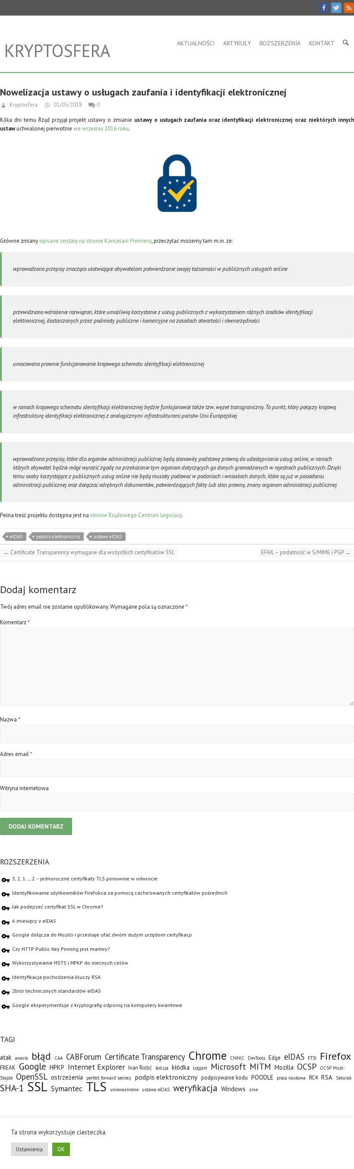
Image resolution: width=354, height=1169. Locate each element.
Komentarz (15, 622)
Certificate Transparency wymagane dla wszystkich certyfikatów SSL (88, 552)
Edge (275, 1057)
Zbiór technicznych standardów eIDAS (56, 991)
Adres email (16, 754)
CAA (58, 1058)
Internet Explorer (96, 1067)
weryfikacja (195, 1088)
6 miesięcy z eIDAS (34, 921)
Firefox (335, 1056)
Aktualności (196, 43)
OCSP (306, 1066)
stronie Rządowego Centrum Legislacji (136, 515)
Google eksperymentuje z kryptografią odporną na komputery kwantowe (97, 1005)
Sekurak (343, 1078)
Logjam (200, 1068)
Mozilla (284, 1067)
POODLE (262, 1077)
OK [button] (61, 1149)
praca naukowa (291, 1078)
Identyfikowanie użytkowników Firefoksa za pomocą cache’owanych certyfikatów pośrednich (120, 892)
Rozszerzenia (279, 43)
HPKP (57, 1067)
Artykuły (237, 43)
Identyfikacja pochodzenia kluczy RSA (56, 977)
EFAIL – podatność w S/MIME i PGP (306, 552)
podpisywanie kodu (224, 1077)
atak (6, 1057)
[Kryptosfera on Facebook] (324, 8)
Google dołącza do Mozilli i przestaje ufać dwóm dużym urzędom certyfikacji (102, 934)
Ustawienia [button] (29, 1149)
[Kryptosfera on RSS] (349, 8)
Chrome (208, 1055)
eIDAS (16, 537)
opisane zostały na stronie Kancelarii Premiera (95, 241)
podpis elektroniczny (58, 537)
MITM (260, 1066)
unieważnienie (124, 1089)
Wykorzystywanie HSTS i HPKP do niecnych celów (70, 962)
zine (253, 1089)
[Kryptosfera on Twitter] (336, 8)
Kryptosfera (57, 50)
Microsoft (228, 1066)
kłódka (181, 1067)
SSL (37, 1086)
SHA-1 (12, 1088)
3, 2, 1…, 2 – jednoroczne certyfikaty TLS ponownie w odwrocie (85, 878)
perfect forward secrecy (108, 1078)
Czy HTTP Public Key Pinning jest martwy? (61, 949)
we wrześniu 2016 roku (101, 128)
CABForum (83, 1056)
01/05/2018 (67, 104)
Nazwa (10, 719)
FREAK (8, 1067)
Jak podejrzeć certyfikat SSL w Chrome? (57, 906)
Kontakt (322, 43)
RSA (326, 1077)
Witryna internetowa (24, 788)
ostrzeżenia (67, 1077)
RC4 (313, 1077)
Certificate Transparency (145, 1056)
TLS (96, 1086)
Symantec (66, 1088)
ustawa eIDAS (108, 537)
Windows (233, 1089)
